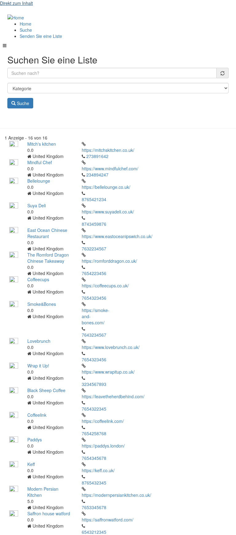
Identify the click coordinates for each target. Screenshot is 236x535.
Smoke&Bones (41, 304)
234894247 (97, 175)
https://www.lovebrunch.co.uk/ (111, 347)
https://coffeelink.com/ (103, 421)
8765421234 (94, 199)
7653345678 (94, 507)
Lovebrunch (38, 341)
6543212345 (94, 532)
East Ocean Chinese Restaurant (47, 233)
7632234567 (94, 248)
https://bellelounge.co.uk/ (106, 187)
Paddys (34, 439)
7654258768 (94, 433)
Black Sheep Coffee (46, 390)
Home (25, 24)
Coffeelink (36, 415)
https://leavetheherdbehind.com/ (113, 396)
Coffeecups (38, 279)
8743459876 (94, 224)
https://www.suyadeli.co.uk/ (108, 212)
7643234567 (94, 335)
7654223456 (94, 273)
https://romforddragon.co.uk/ (109, 261)
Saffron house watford (48, 513)
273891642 (97, 156)
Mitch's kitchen (41, 144)
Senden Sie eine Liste (41, 36)
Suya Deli (36, 205)
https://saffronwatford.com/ (107, 520)
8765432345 (94, 483)
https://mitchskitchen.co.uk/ (108, 150)
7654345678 (94, 458)
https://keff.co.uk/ (98, 470)
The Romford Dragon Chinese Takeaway (48, 258)
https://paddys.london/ (103, 446)
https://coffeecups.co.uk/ (105, 285)
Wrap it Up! (38, 366)
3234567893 (94, 384)
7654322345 (94, 409)
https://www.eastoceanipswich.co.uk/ (117, 236)
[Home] (15, 17)
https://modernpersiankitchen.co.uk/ (116, 495)
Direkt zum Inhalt (16, 3)
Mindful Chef (39, 162)
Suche (26, 30)
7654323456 (94, 298)
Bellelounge (38, 181)
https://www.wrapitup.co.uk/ (108, 372)
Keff (31, 464)
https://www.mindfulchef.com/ (110, 168)
